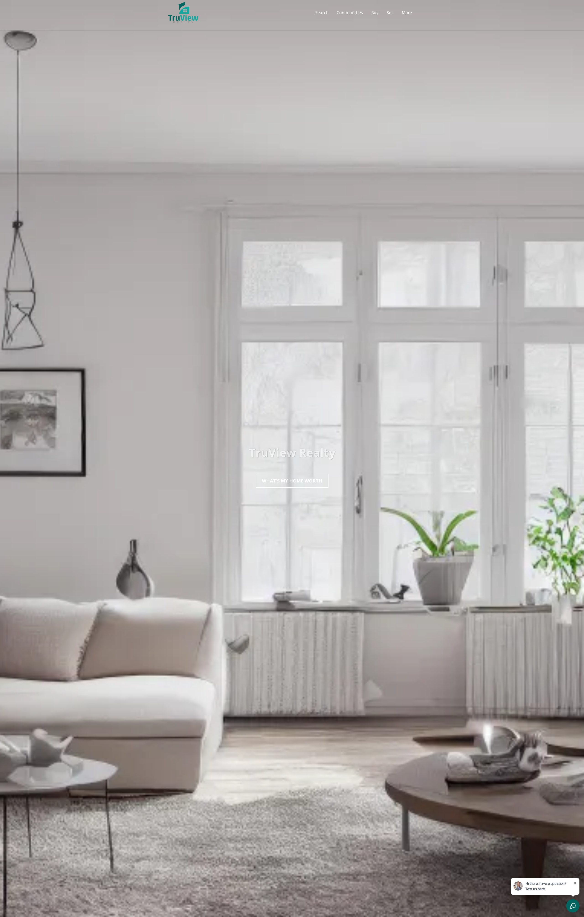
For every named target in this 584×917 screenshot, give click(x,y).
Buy (374, 12)
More (407, 12)
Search (321, 12)
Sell (390, 12)
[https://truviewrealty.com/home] (183, 12)
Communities (350, 12)
